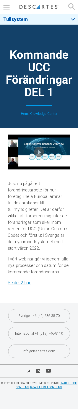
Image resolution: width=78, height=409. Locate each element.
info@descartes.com (39, 351)
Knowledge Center (43, 114)
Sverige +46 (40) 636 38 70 (39, 316)
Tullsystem (15, 19)
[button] (39, 152)
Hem (24, 114)
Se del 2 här (19, 282)
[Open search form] (71, 7)
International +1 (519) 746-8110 (39, 333)
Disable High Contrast (46, 387)
